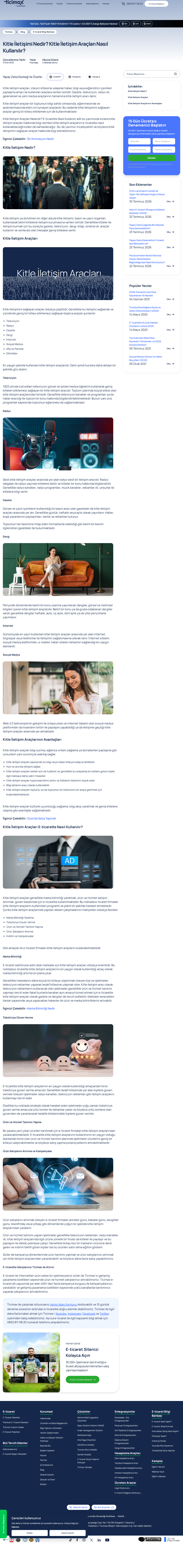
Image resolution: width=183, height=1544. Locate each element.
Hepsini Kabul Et (67, 1533)
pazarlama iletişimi (91, 806)
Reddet (30, 1533)
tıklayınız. (15, 1527)
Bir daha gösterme (93, 815)
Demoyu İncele (91, 798)
